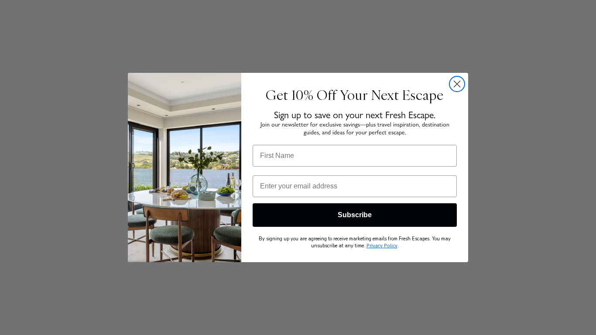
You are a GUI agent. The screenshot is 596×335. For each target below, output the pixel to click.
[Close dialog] (457, 84)
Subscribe (355, 215)
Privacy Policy (382, 245)
